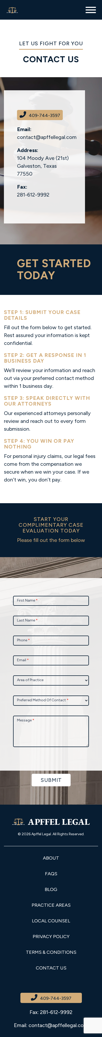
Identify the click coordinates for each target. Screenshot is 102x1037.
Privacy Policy (51, 936)
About (51, 858)
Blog (51, 889)
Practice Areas (51, 905)
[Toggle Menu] (91, 10)
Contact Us (51, 968)
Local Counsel (51, 921)
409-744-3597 (44, 115)
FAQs (51, 874)
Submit (51, 780)
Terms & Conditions (51, 952)
